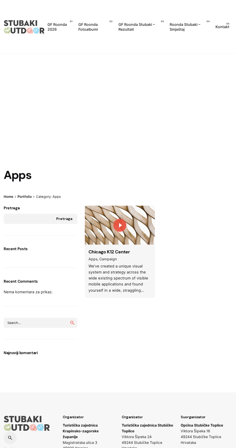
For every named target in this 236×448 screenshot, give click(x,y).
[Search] (10, 437)
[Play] (119, 225)
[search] (72, 323)
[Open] (94, 214)
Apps (92, 259)
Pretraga (12, 208)
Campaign (108, 259)
